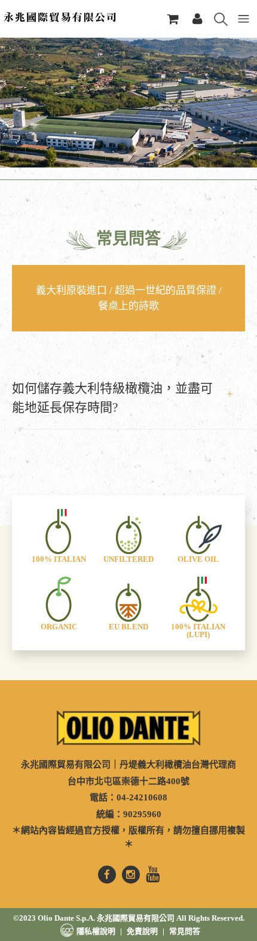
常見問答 (184, 931)
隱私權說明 (96, 931)
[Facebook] (107, 875)
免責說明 (142, 931)
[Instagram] (131, 875)
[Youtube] (153, 875)
